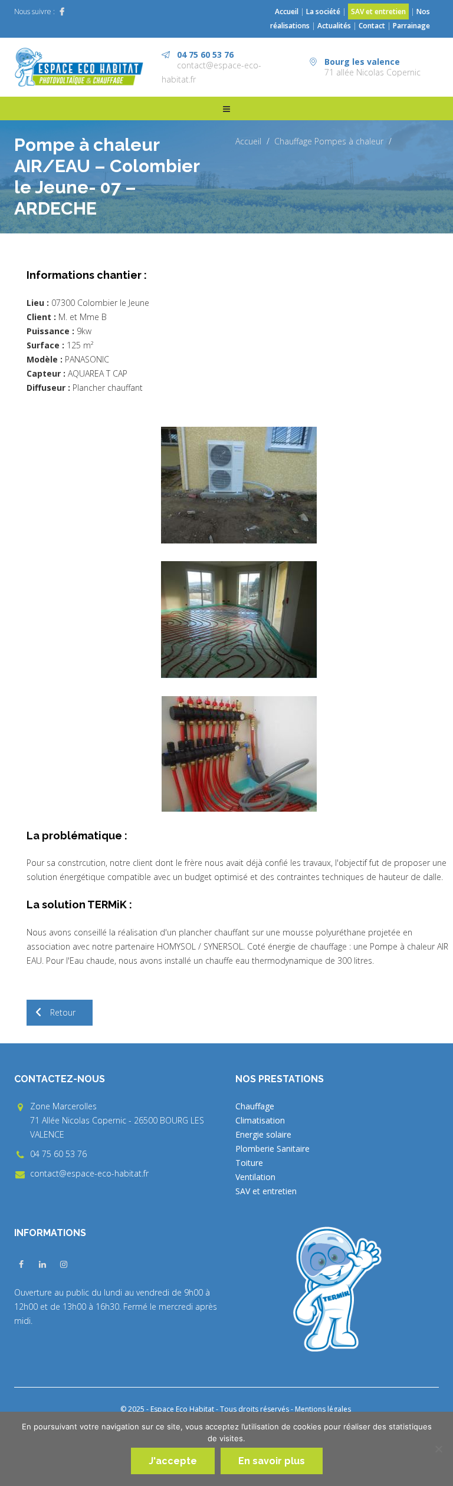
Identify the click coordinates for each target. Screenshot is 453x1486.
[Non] (438, 1449)
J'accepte (173, 1461)
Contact (372, 26)
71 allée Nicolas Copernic (372, 72)
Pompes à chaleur (348, 141)
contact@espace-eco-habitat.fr (89, 1173)
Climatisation (260, 1120)
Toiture (249, 1162)
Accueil (286, 11)
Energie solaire (263, 1134)
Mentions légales (323, 1409)
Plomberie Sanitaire (272, 1148)
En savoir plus (271, 1461)
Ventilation (255, 1176)
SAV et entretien (378, 11)
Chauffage (293, 141)
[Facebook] (62, 12)
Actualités (335, 26)
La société (323, 11)
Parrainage (411, 26)
